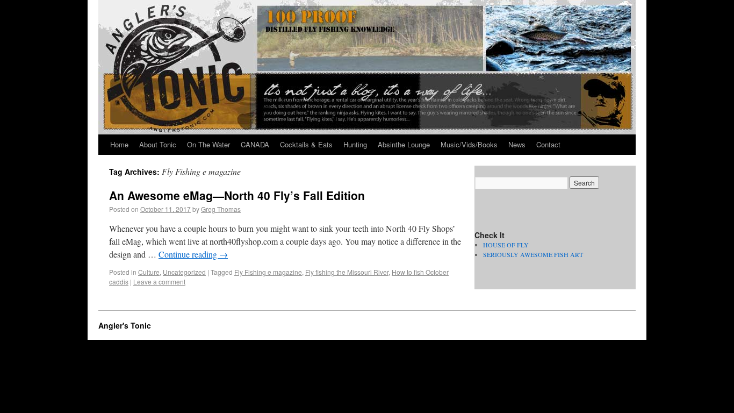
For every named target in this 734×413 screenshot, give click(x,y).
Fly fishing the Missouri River (346, 271)
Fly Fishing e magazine (268, 271)
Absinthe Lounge (404, 144)
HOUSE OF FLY (506, 244)
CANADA (255, 144)
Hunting (355, 144)
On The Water (208, 144)
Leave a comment (159, 281)
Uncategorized (184, 271)
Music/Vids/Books (469, 144)
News (517, 144)
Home (119, 144)
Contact (548, 144)
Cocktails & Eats (306, 144)
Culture (149, 271)
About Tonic (157, 144)
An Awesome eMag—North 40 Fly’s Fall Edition (237, 195)
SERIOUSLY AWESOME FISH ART (533, 254)
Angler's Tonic (124, 325)
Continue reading (193, 254)
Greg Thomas (221, 208)
